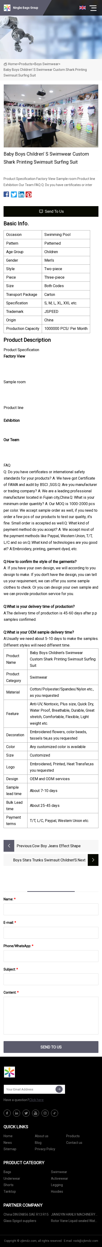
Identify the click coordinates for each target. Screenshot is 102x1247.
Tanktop (10, 1191)
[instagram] (45, 1113)
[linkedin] (16, 1113)
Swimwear (59, 1172)
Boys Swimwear (46, 64)
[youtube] (35, 1113)
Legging (57, 1185)
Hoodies (57, 1191)
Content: (11, 992)
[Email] (59, 1089)
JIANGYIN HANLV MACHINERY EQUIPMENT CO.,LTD (73, 1215)
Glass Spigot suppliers (20, 1221)
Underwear (12, 1178)
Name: (10, 899)
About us (41, 1136)
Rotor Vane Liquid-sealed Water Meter (74, 1221)
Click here (36, 1100)
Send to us (54, 211)
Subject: (11, 969)
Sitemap (10, 1149)
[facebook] (7, 1113)
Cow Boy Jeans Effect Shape (56, 846)
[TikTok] (54, 1113)
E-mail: (10, 922)
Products (25, 64)
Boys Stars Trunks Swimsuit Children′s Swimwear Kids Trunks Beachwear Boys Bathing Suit (43, 860)
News (8, 1143)
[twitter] (26, 1113)
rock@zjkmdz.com (85, 1241)
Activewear (59, 1178)
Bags (7, 1172)
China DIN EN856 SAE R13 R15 (26, 1214)
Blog (38, 1143)
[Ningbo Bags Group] (27, 1072)
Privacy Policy (45, 1149)
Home (12, 64)
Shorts (9, 1185)
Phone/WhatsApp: (18, 946)
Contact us (74, 1143)
